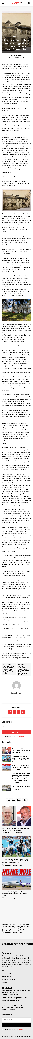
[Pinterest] (18, 712)
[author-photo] (3, 833)
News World (16, 36)
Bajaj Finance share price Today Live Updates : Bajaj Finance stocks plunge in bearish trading (9, 670)
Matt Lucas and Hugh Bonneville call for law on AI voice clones (21, 750)
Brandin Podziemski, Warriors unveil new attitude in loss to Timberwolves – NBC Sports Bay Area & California (24, 671)
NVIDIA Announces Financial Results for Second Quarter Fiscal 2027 (21, 788)
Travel (4, 1009)
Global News (18, 55)
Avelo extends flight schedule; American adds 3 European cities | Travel (21, 767)
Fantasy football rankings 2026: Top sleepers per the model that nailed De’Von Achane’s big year (20, 759)
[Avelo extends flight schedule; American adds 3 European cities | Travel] (6, 767)
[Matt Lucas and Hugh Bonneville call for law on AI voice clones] (6, 750)
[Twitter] (14, 712)
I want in (15, 732)
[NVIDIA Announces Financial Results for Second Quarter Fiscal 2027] (6, 788)
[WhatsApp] (23, 712)
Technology (5, 994)
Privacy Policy (22, 736)
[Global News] (16, 685)
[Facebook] (10, 712)
